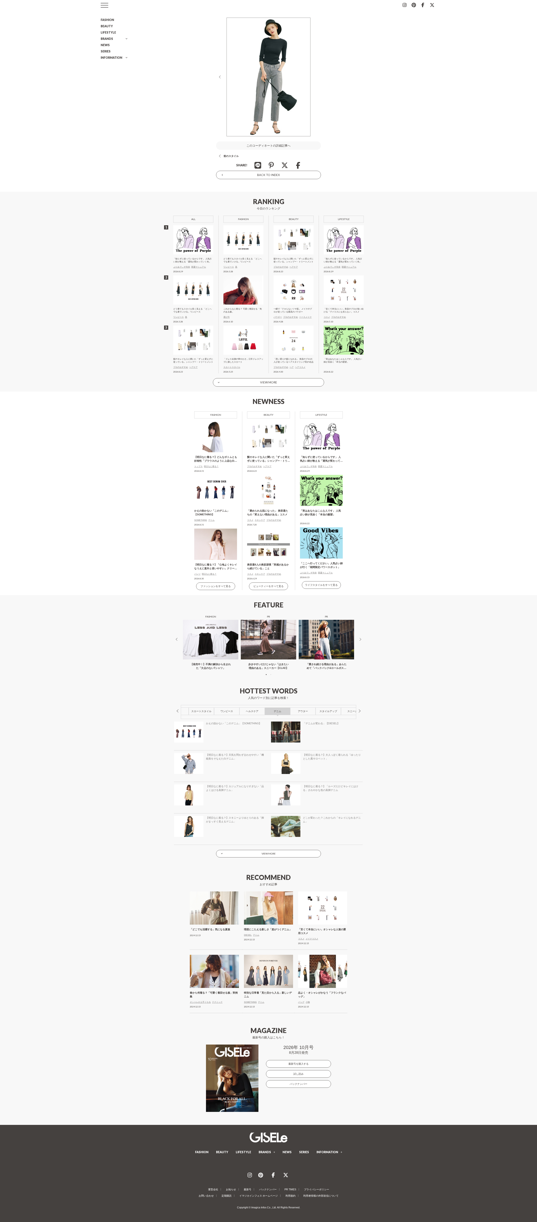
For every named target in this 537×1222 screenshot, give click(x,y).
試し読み (298, 1073)
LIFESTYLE (108, 32)
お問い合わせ (206, 1195)
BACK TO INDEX (268, 175)
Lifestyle (321, 414)
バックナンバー (298, 1084)
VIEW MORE (268, 382)
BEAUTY (107, 26)
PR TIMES (290, 1189)
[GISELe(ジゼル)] (268, 1137)
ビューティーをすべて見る (268, 586)
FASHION (107, 20)
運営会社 (213, 1189)
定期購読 (227, 1195)
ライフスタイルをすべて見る (321, 585)
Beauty (268, 414)
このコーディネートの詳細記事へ (268, 145)
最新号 (247, 1189)
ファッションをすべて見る (216, 586)
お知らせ (231, 1189)
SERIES (106, 51)
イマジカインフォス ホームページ (258, 1195)
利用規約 (290, 1195)
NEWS (105, 45)
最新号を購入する (298, 1063)
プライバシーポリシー (316, 1189)
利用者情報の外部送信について (321, 1195)
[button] (266, 674)
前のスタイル (231, 156)
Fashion (215, 414)
